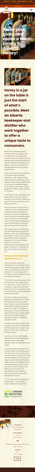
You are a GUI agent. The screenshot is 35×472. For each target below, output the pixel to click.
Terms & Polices (17, 454)
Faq (18, 452)
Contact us (6, 1)
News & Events (17, 437)
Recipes (14, 1)
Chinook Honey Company (13, 154)
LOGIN (17, 459)
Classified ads (18, 6)
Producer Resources (17, 427)
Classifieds (17, 429)
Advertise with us (22, 1)
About (17, 435)
